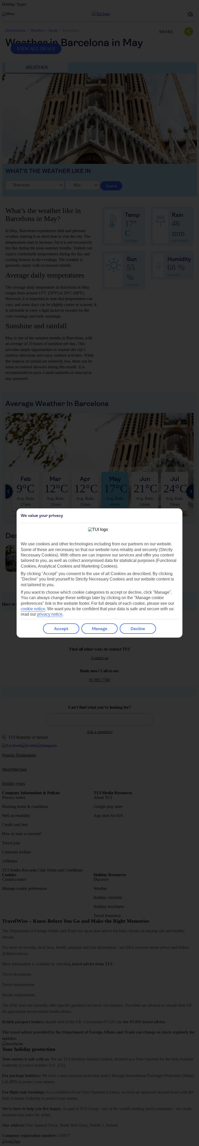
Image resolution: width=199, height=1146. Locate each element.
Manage (99, 628)
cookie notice (33, 609)
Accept (61, 628)
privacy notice (49, 614)
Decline (138, 628)
